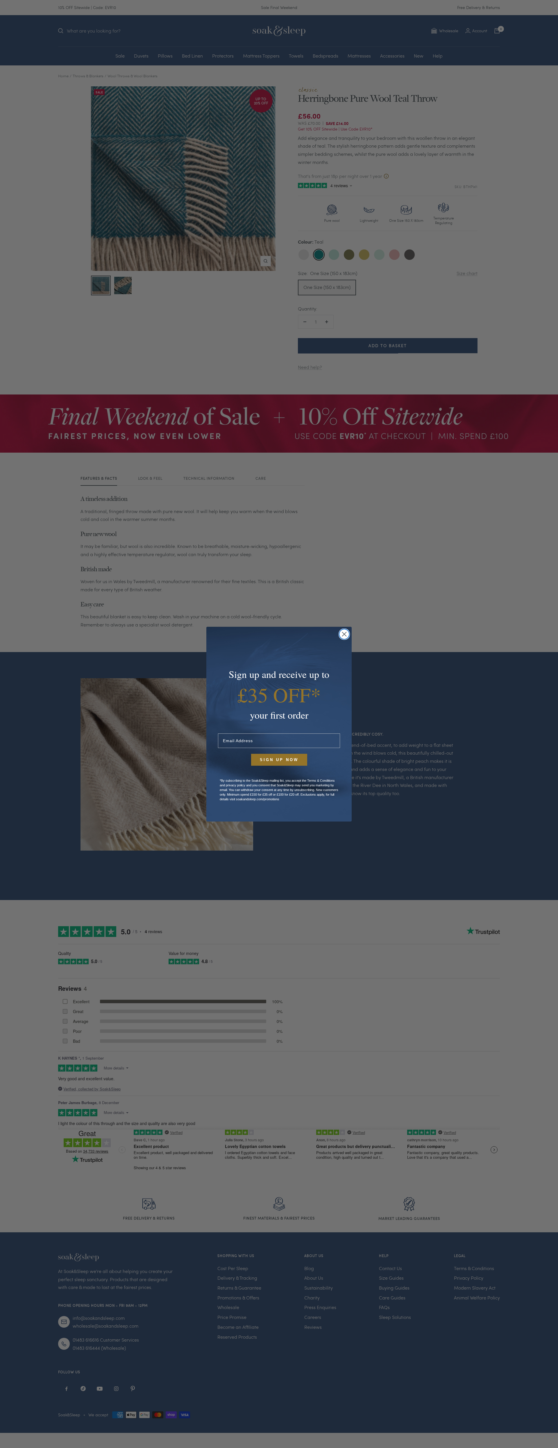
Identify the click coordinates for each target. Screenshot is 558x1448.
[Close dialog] (344, 634)
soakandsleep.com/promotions (257, 799)
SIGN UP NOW (279, 760)
